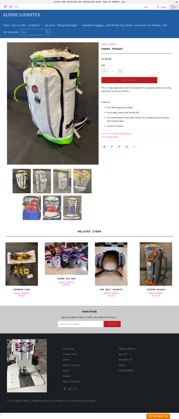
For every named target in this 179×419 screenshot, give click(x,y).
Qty (103, 65)
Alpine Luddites (21, 14)
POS (67, 400)
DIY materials (10, 31)
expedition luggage (92, 25)
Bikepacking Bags (67, 25)
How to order (19, 25)
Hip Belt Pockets (111, 264)
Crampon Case (21, 264)
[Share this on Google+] (127, 147)
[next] (94, 103)
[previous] (12, 103)
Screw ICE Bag (66, 258)
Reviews (67, 376)
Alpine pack (112, 137)
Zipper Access (156, 264)
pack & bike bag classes (119, 25)
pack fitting (68, 348)
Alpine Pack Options (122, 133)
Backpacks (34, 25)
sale (164, 25)
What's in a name (71, 365)
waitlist (66, 359)
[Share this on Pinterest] (119, 147)
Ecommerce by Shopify (84, 400)
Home (6, 25)
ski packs (50, 25)
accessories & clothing (148, 25)
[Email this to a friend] (134, 147)
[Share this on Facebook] (112, 147)
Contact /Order (70, 354)
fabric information (71, 381)
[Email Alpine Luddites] (15, 7)
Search (66, 370)
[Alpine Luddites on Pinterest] (5, 7)
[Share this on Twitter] (104, 147)
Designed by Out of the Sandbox (47, 400)
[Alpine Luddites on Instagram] (10, 7)
